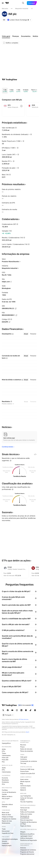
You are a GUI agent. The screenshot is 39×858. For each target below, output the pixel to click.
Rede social (5, 812)
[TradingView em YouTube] (12, 710)
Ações (4, 749)
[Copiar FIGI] (16, 315)
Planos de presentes (26, 751)
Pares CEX (5, 757)
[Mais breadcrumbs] (11, 8)
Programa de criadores (9, 819)
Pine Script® (5, 798)
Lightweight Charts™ (26, 836)
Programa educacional (27, 854)
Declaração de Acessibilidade (24, 817)
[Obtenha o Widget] (35, 454)
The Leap (23, 763)
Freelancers (5, 843)
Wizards (4, 841)
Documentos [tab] (25, 36)
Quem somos (24, 779)
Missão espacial (25, 781)
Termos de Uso (25, 808)
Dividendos (5, 782)
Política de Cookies (26, 814)
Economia (5, 778)
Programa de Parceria (27, 852)
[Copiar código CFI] (9, 322)
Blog (21, 783)
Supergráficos (6, 743)
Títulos (4, 753)
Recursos (23, 745)
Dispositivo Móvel (7, 804)
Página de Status (25, 826)
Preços (22, 747)
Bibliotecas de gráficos (27, 834)
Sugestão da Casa (7, 833)
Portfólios (5, 790)
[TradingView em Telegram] (26, 710)
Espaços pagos (6, 845)
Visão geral (23, 757)
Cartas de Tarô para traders (26, 798)
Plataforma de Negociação (28, 840)
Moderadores (6, 823)
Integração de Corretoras (28, 850)
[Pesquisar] (23, 3)
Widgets (22, 832)
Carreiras (23, 788)
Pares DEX (5, 759)
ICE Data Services (23, 719)
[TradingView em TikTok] (30, 710)
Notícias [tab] (36, 36)
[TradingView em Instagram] (17, 710)
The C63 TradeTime (26, 802)
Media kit (23, 790)
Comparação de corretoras (28, 761)
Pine (3, 762)
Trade (3, 829)
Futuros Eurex (24, 771)
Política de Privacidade (27, 812)
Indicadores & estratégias (10, 839)
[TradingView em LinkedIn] (21, 710)
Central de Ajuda (25, 785)
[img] (28, 20)
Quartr (27, 732)
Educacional (5, 831)
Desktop (4, 806)
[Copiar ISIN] (16, 308)
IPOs (3, 784)
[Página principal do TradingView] (7, 3)
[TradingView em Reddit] (35, 710)
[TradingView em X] (3, 710)
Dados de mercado (26, 749)
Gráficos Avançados (26, 838)
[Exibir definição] (16, 128)
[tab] (26, 334)
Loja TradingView (25, 796)
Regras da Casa (7, 821)
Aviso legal (23, 810)
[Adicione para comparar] (21, 106)
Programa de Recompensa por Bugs (28, 823)
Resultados (5, 780)
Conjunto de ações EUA (27, 773)
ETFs (3, 751)
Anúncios (23, 848)
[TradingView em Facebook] (7, 710)
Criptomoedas (6, 755)
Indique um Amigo (7, 817)
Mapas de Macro (7, 796)
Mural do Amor (6, 814)
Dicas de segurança (26, 820)
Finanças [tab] (15, 36)
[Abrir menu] (3, 3)
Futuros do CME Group (27, 769)
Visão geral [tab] (6, 36)
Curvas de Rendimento (9, 792)
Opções (4, 794)
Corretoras (23, 759)
